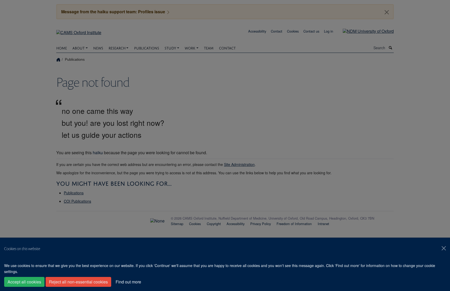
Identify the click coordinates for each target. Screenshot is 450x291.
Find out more (128, 282)
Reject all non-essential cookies (78, 282)
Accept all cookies (24, 282)
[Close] (444, 248)
